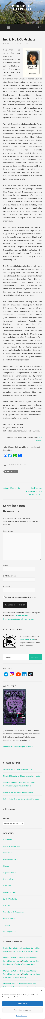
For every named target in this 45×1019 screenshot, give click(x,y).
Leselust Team (22, 43)
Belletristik (12, 465)
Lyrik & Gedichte (10, 899)
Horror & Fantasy (10, 859)
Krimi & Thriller (23, 465)
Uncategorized (9, 932)
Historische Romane (11, 846)
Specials (6, 925)
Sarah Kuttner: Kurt (12, 488)
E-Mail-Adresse (10, 576)
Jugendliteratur (9, 872)
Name (6, 565)
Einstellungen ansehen (22, 1010)
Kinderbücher (8, 879)
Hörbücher (7, 853)
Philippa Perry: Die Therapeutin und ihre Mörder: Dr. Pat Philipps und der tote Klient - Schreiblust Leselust (21, 987)
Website (6, 586)
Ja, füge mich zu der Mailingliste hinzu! (20, 597)
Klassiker (7, 885)
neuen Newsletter (27, 639)
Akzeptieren (22, 1003)
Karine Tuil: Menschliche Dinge (25, 951)
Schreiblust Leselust (22, 7)
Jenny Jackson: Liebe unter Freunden (18, 769)
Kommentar (8, 531)
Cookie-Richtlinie (21, 1016)
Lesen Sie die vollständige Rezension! (18, 746)
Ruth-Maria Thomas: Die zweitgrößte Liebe (21, 799)
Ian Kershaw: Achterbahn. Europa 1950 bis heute (34, 491)
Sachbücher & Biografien (13, 912)
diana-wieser (11, 472)
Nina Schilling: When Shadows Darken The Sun (22, 776)
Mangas (6, 905)
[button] (41, 990)
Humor (6, 866)
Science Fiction (9, 918)
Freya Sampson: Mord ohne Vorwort (18, 792)
